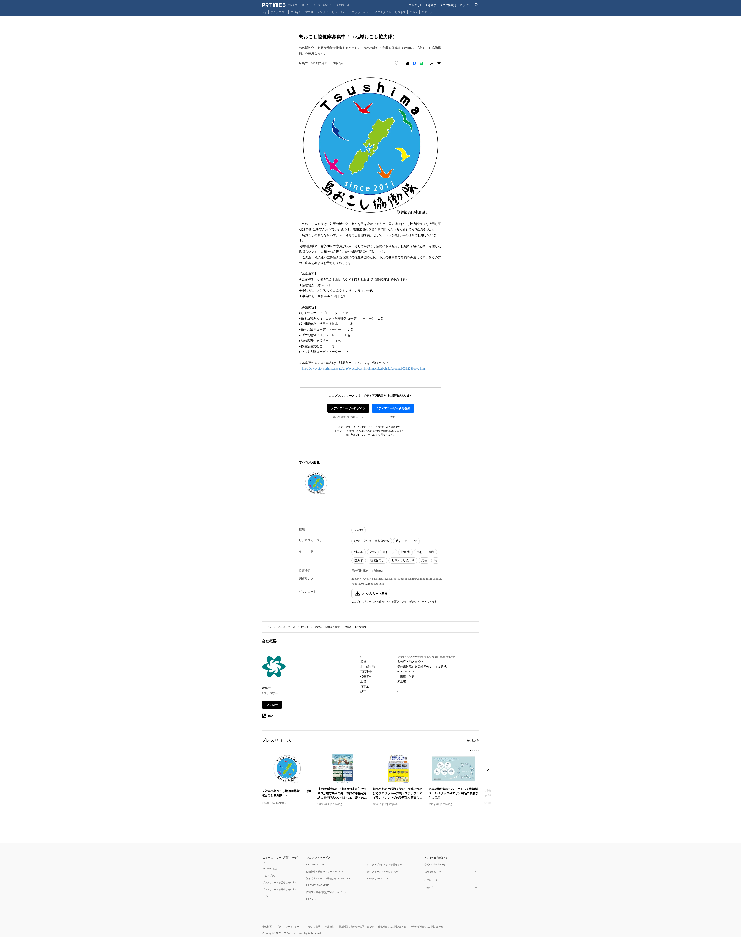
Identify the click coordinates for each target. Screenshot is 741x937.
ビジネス (400, 12)
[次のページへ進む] (489, 769)
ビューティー (340, 12)
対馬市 (358, 552)
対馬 (373, 552)
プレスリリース (286, 626)
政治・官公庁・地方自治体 (371, 541)
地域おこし (377, 560)
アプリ (309, 12)
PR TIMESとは (269, 868)
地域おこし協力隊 (402, 560)
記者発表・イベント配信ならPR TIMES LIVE (329, 878)
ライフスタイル (381, 12)
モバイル (296, 12)
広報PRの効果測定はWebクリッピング (326, 892)
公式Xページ (430, 880)
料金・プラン (269, 875)
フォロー (272, 704)
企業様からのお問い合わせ (392, 926)
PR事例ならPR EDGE (378, 878)
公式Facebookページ (435, 864)
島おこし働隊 (425, 552)
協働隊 (405, 552)
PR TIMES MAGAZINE (317, 885)
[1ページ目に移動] (470, 750)
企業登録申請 (448, 5)
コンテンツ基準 (312, 926)
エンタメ (322, 12)
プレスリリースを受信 (422, 5)
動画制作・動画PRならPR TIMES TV (324, 871)
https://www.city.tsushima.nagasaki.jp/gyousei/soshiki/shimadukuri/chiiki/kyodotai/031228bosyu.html (363, 368)
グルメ (413, 12)
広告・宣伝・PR (406, 541)
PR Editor (311, 899)
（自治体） (377, 570)
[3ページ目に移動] (474, 750)
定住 (424, 560)
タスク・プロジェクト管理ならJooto (386, 864)
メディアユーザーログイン (348, 408)
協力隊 (358, 560)
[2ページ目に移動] (472, 750)
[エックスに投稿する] (407, 63)
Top (264, 12)
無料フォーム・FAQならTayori (383, 871)
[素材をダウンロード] (432, 63)
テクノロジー (279, 12)
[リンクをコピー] (439, 63)
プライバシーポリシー (287, 926)
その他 (358, 530)
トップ (268, 626)
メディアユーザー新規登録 (393, 408)
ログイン (465, 5)
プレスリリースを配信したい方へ (279, 889)
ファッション (360, 12)
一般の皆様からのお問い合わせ (427, 926)
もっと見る (473, 740)
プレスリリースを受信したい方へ (279, 882)
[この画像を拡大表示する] (316, 482)
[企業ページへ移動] (274, 668)
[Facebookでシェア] (414, 63)
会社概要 (267, 926)
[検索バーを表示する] (476, 5)
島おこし (388, 552)
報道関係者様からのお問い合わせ (356, 926)
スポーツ (426, 12)
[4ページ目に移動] (476, 750)
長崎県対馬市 (360, 570)
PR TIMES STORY (315, 864)
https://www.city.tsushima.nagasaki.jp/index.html (426, 656)
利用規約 (329, 926)
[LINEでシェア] (421, 63)
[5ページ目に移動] (478, 750)
